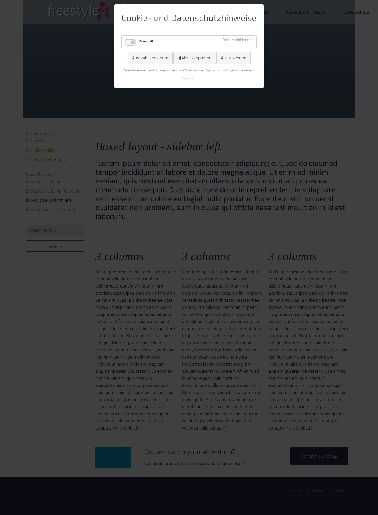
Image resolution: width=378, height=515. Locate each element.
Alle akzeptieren (196, 58)
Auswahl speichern (150, 58)
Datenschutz (189, 78)
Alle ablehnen (233, 58)
